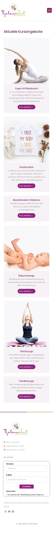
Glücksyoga (26, 351)
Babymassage (26, 275)
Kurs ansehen (25, 107)
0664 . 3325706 (12, 442)
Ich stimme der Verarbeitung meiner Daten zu (26, 495)
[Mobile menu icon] (49, 10)
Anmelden (26, 486)
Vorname (9, 464)
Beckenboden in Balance (26, 200)
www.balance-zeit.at (15, 449)
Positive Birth (27, 167)
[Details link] (26, 61)
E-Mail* (9, 475)
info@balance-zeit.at (14, 446)
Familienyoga (26, 381)
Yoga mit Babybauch (26, 88)
